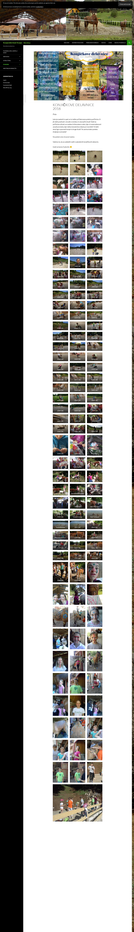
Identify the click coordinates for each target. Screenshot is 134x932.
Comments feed (7, 85)
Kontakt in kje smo (77, 42)
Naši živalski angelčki (9, 68)
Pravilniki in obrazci (92, 42)
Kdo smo (66, 42)
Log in (4, 80)
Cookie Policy (39, 7)
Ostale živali (7, 60)
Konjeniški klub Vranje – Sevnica (16, 43)
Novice (103, 42)
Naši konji (6, 56)
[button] (60, 156)
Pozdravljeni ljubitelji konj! (10, 51)
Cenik (110, 42)
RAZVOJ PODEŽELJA (120, 42)
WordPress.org (7, 87)
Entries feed (6, 82)
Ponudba (6, 64)
